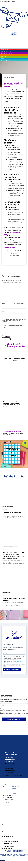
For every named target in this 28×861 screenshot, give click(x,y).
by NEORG (14, 793)
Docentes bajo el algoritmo (12, 512)
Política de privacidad (18, 712)
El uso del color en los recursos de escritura (14, 599)
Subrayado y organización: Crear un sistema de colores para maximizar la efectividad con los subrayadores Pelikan (13, 555)
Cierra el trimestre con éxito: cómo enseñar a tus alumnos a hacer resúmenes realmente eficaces (13, 403)
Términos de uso (15, 792)
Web (3, 311)
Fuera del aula (9, 757)
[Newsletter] (14, 30)
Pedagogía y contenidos (8, 506)
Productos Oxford (14, 546)
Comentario (5, 287)
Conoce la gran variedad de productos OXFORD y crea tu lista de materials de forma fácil (12, 449)
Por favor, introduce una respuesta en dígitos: (12, 326)
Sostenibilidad (9, 761)
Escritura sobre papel (11, 754)
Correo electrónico (19, 303)
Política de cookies (15, 786)
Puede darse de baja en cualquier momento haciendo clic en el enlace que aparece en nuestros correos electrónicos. (14, 714)
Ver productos (12, 455)
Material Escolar (6, 546)
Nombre (4, 303)
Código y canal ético (9, 795)
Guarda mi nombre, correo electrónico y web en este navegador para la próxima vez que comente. (14, 320)
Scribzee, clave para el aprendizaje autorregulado (13, 433)
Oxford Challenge (10, 759)
